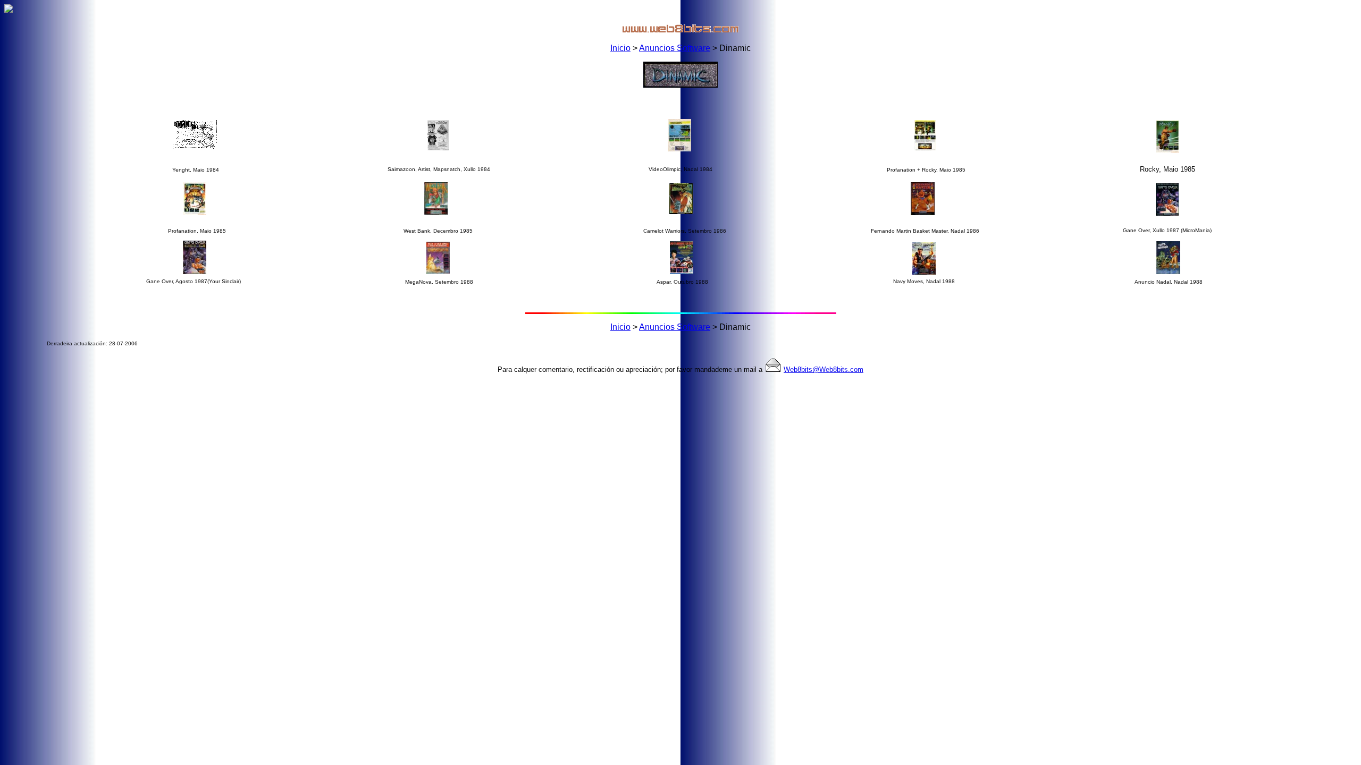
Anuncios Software (674, 48)
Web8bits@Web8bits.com (823, 369)
